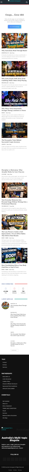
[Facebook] (4, 459)
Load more (14, 350)
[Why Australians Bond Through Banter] (14, 40)
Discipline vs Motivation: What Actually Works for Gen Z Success (13, 171)
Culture (4, 174)
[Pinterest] (12, 459)
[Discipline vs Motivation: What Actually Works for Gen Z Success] (14, 160)
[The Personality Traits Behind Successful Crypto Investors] (14, 130)
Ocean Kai (12, 206)
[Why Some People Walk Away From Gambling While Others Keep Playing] (14, 68)
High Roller (5, 82)
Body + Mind (5, 238)
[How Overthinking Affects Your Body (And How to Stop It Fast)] (14, 255)
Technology (5, 206)
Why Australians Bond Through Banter (14, 50)
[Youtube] (24, 459)
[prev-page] (3, 278)
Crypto (4, 144)
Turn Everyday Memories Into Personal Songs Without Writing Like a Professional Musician (14, 202)
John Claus (12, 53)
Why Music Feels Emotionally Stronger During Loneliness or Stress (18, 325)
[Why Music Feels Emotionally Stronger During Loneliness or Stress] (14, 98)
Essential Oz (5, 52)
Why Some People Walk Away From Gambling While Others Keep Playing (14, 79)
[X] (20, 459)
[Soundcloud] (16, 459)
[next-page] (5, 278)
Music (3, 112)
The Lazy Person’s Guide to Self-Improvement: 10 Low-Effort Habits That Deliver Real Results (13, 233)
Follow (14, 287)
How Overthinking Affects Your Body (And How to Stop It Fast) (14, 266)
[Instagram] (8, 459)
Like (6, 287)
